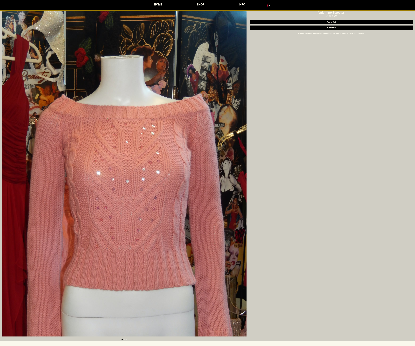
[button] (269, 5)
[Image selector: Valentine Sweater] (122, 339)
